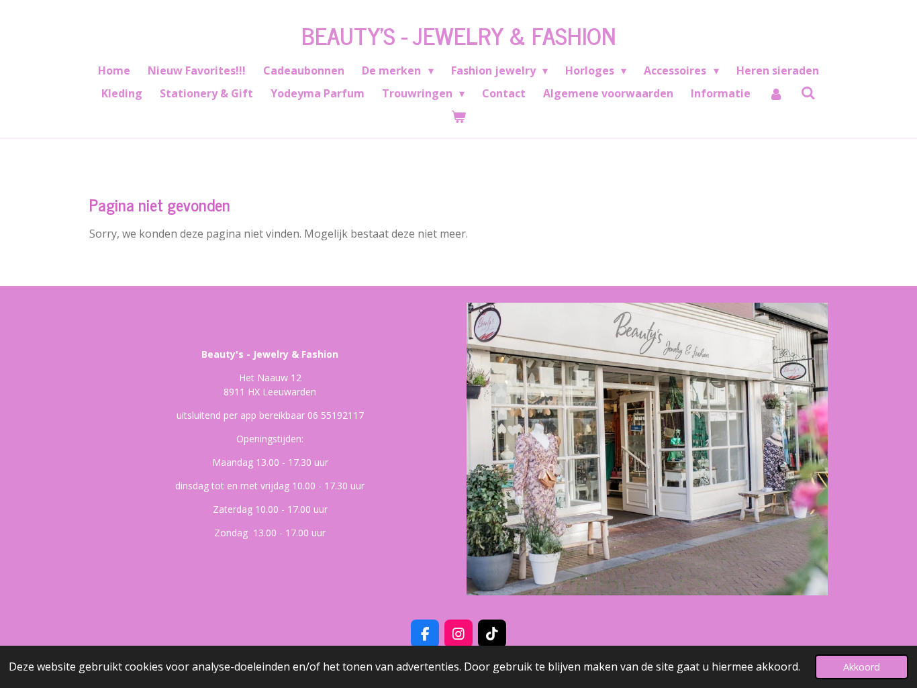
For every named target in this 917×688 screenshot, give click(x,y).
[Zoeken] (808, 92)
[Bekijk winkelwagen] (458, 116)
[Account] (775, 93)
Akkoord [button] (861, 666)
